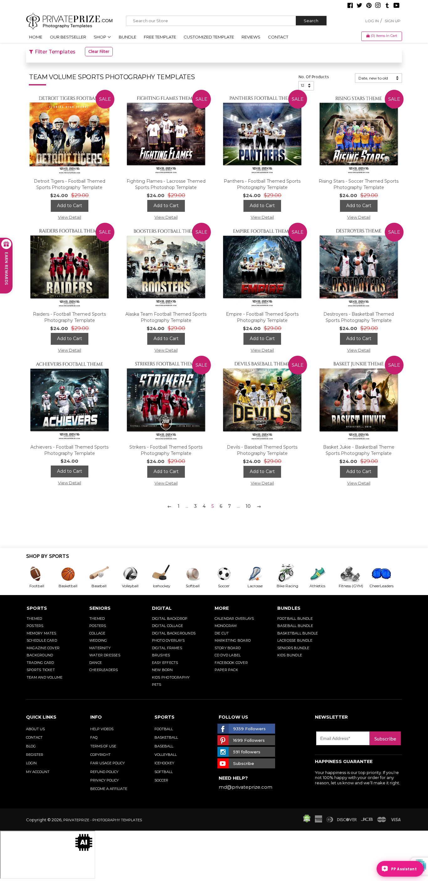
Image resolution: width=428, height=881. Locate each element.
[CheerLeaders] (385, 573)
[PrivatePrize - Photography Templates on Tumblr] (387, 6)
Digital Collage (167, 626)
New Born (162, 670)
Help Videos (101, 729)
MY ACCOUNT (38, 772)
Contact (278, 36)
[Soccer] (229, 573)
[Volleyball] (135, 573)
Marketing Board (233, 640)
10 (248, 506)
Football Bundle (295, 618)
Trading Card (40, 662)
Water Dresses (104, 655)
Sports (37, 608)
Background (40, 655)
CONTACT (34, 737)
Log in (372, 20)
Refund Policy (104, 772)
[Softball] (197, 573)
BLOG (31, 746)
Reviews (251, 36)
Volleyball (165, 754)
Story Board (228, 648)
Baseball (163, 746)
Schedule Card (42, 640)
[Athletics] (322, 573)
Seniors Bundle (293, 648)
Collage (97, 633)
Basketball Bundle (297, 633)
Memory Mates (41, 633)
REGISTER (34, 754)
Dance (95, 662)
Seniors (100, 608)
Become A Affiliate (108, 789)
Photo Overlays (168, 640)
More (222, 608)
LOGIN (31, 763)
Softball (163, 772)
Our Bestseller (68, 36)
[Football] (41, 573)
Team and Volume (44, 677)
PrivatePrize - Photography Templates (102, 820)
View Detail (69, 217)
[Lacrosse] (260, 573)
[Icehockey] (166, 573)
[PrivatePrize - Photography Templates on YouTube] (396, 6)
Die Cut (222, 633)
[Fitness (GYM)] (353, 573)
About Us (35, 729)
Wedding (98, 640)
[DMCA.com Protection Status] (307, 821)
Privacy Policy (104, 780)
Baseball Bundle (295, 626)
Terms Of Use (103, 746)
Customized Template (209, 36)
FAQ (93, 737)
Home (35, 36)
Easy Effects (165, 662)
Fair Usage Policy (107, 763)
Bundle (127, 36)
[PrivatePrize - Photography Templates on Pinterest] (369, 6)
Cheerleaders (103, 670)
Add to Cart (69, 205)
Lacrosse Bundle (294, 640)
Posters (35, 626)
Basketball (166, 737)
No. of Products (313, 77)
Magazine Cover (43, 648)
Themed (34, 618)
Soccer (161, 780)
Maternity (100, 648)
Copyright (100, 754)
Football (163, 729)
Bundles (289, 608)
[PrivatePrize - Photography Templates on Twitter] (359, 6)
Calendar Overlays (234, 618)
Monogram (226, 626)
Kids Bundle (289, 655)
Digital (162, 608)
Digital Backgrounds (174, 633)
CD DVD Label (228, 655)
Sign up (392, 20)
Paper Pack (226, 670)
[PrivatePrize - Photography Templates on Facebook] (350, 6)
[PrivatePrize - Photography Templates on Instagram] (378, 6)
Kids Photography (171, 677)
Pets (156, 684)
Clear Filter (98, 52)
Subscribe (385, 738)
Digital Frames (167, 648)
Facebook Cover (231, 662)
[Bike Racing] (291, 573)
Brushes (161, 655)
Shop (100, 36)
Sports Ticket (41, 670)
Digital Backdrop (170, 618)
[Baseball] (104, 573)
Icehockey (164, 763)
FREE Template (160, 36)
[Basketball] (73, 573)
